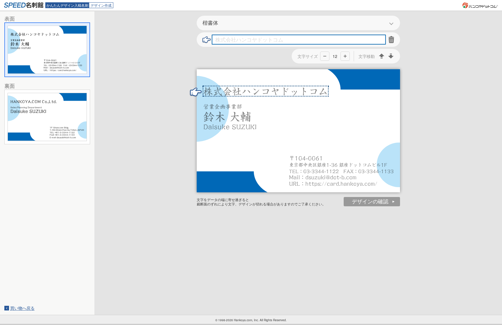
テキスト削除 (391, 39)
